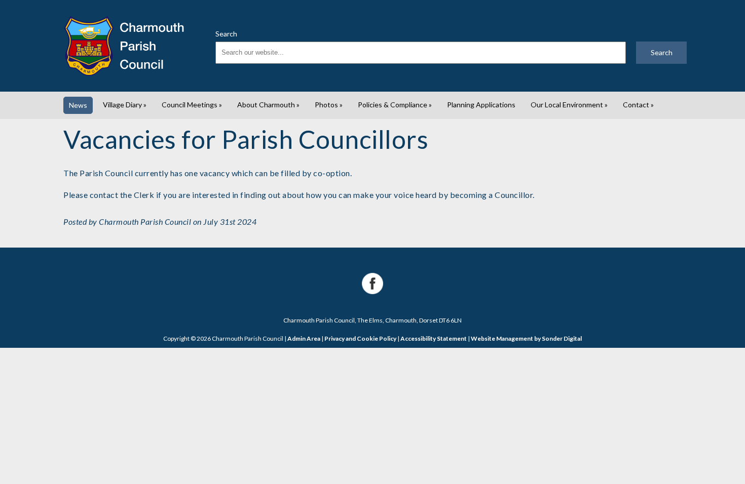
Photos (329, 104)
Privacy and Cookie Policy (360, 338)
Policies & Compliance (395, 104)
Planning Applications (481, 104)
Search (226, 33)
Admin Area (303, 338)
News (78, 105)
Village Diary (124, 104)
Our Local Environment (569, 104)
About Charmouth (268, 104)
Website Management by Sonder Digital (526, 338)
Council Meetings (192, 104)
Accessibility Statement (433, 338)
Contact (638, 104)
